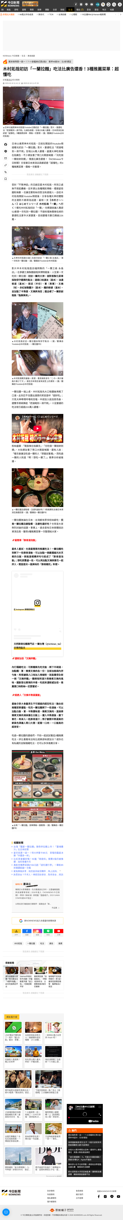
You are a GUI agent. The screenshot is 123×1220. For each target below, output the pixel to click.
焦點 (9, 9)
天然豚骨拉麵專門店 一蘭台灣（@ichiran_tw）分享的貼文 (37, 646)
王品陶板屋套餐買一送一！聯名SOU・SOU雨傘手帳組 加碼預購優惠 (53, 1137)
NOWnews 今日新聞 (11, 56)
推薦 (60, 943)
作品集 (54, 908)
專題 (32, 9)
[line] (86, 4)
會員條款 (79, 1191)
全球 (55, 9)
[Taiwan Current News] (97, 5)
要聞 (24, 9)
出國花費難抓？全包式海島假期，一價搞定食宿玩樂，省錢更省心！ (12, 1138)
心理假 (74, 14)
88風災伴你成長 (26, 14)
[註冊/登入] (120, 5)
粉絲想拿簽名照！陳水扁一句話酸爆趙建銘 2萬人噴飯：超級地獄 (32, 1137)
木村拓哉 (18, 943)
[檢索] (114, 5)
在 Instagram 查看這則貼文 (24, 609)
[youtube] (92, 4)
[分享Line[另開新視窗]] (5, 151)
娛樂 (39, 9)
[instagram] (81, 4)
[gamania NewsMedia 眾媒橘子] (61, 1210)
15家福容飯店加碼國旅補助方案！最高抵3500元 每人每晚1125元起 (13, 1114)
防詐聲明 (50, 1191)
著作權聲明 (51, 1201)
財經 (62, 9)
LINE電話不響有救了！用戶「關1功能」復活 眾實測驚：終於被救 (13, 1037)
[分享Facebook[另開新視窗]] (5, 144)
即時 (16, 9)
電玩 (78, 9)
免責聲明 (50, 1194)
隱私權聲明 (51, 1198)
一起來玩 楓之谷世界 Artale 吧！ (53, 1036)
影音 (89, 9)
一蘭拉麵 (31, 943)
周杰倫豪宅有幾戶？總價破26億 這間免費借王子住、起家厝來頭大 (48, 1168)
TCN (51, 14)
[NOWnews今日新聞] (10, 4)
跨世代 (41, 14)
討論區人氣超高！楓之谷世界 (12, 1060)
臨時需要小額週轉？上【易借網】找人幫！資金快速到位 (53, 1114)
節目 (96, 9)
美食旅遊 (31, 56)
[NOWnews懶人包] (103, 5)
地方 (104, 9)
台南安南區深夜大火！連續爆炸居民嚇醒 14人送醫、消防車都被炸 (33, 1037)
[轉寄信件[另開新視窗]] (5, 158)
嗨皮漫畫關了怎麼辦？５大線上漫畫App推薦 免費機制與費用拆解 (53, 1060)
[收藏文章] (5, 179)
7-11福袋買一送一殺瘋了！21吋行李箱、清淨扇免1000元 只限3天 (33, 1114)
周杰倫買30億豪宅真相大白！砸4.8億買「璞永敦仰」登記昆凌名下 (18, 1091)
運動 (47, 9)
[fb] (76, 4)
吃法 (42, 943)
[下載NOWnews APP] (109, 5)
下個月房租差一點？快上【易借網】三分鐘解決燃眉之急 (47, 1091)
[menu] (2, 9)
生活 (70, 9)
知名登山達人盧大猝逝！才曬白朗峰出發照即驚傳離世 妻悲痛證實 (33, 1060)
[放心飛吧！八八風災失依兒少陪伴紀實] (30, 4)
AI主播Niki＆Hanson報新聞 (94, 14)
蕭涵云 (9, 80)
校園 (112, 9)
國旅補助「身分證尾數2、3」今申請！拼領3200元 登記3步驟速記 (17, 1168)
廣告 (51, 943)
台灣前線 (62, 14)
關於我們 (79, 1194)
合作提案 (79, 1198)
